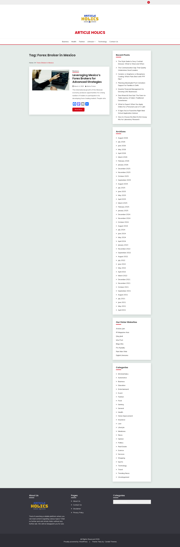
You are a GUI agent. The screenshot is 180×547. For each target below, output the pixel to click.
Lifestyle (90, 42)
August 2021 (123, 295)
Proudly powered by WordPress (76, 542)
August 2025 (123, 184)
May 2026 (122, 149)
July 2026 (121, 142)
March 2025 (122, 203)
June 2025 (122, 191)
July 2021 (121, 299)
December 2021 (124, 279)
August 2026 (123, 138)
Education (121, 385)
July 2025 (121, 188)
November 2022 (124, 249)
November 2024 (124, 218)
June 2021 (122, 302)
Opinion (121, 439)
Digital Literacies (122, 355)
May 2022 (122, 268)
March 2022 (122, 276)
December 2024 (124, 214)
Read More (78, 109)
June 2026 (122, 146)
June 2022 (122, 264)
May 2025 (122, 195)
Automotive (122, 378)
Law (119, 424)
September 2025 (124, 180)
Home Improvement (125, 416)
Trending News (123, 473)
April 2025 (122, 199)
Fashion (82, 42)
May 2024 (122, 237)
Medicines (122, 431)
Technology (102, 42)
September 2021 (124, 291)
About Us (76, 501)
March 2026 (122, 157)
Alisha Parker (91, 86)
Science (121, 450)
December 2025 (124, 169)
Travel (120, 469)
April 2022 (122, 272)
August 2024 (123, 226)
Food (120, 401)
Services (121, 454)
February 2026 (123, 161)
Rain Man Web (121, 351)
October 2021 (123, 287)
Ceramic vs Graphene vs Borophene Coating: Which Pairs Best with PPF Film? (131, 76)
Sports (120, 462)
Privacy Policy (78, 512)
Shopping (121, 458)
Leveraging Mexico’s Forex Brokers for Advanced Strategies (87, 78)
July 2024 (121, 230)
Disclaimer (77, 509)
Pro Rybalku (120, 348)
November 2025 (124, 172)
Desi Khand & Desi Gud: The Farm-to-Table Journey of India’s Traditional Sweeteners (132, 97)
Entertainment (123, 389)
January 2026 (123, 165)
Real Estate (122, 446)
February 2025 (123, 207)
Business (65, 42)
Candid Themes (111, 542)
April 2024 (122, 241)
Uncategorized (123, 477)
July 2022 (121, 260)
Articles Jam (120, 329)
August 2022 (123, 256)
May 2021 (122, 306)
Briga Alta (119, 344)
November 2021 (124, 283)
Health (73, 42)
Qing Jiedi (119, 336)
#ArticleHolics (123, 374)
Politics (120, 443)
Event (120, 393)
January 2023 (123, 245)
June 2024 (122, 233)
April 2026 (122, 153)
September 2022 (124, 253)
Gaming (121, 404)
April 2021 (122, 310)
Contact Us (113, 42)
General (121, 408)
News (120, 435)
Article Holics (90, 32)
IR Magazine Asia (122, 332)
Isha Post (119, 340)
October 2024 (123, 222)
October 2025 (123, 176)
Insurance (121, 420)
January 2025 (123, 210)
